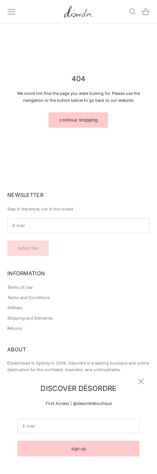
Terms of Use (19, 287)
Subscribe (28, 248)
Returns (14, 328)
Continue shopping (78, 120)
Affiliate (14, 307)
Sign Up (78, 448)
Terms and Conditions (28, 297)
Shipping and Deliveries (30, 318)
